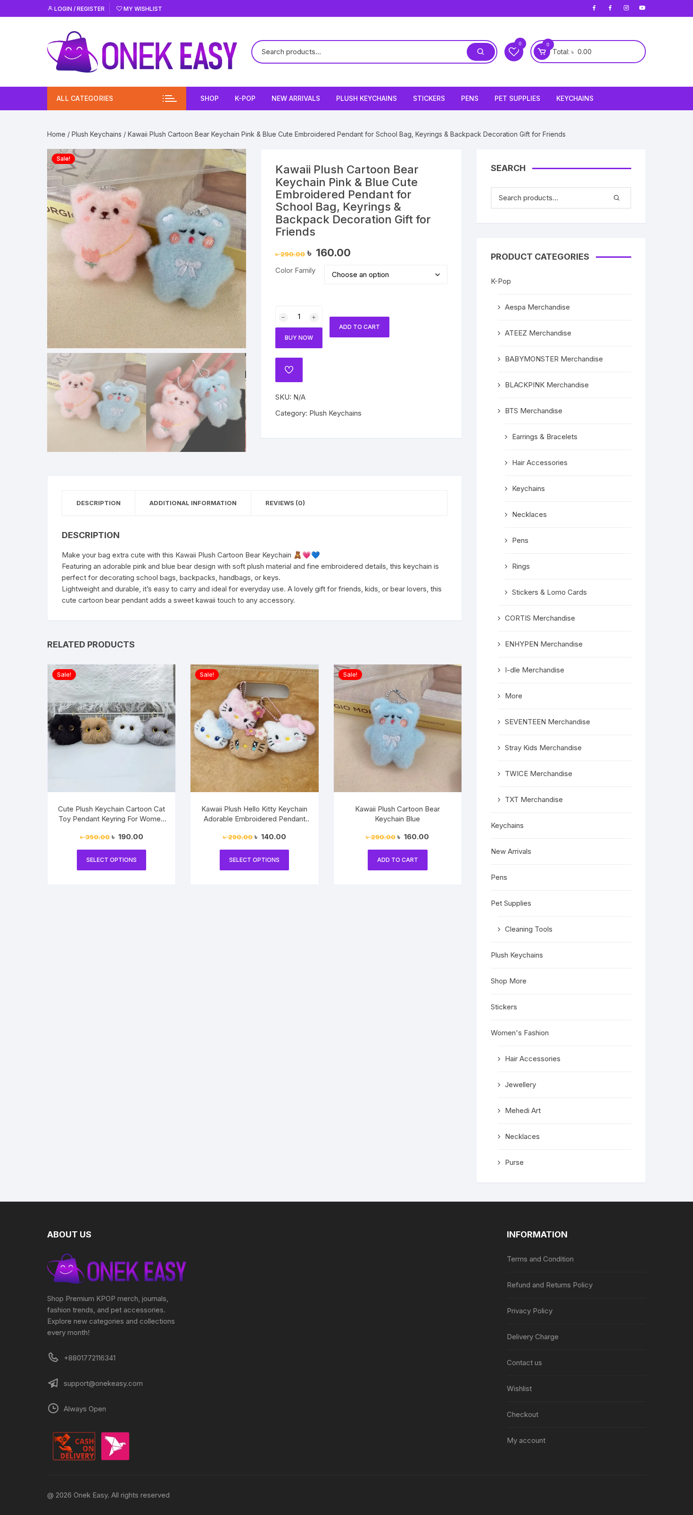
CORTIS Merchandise (540, 618)
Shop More (509, 980)
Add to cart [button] (397, 859)
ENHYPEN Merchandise (544, 643)
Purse (514, 1162)
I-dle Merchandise (534, 669)
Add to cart (359, 326)
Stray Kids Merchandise (543, 747)
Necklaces (529, 514)
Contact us (524, 1362)
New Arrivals (296, 98)
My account (526, 1440)
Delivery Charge (533, 1336)
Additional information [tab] (193, 503)
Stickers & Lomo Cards (549, 592)
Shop (209, 98)
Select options (111, 859)
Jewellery (520, 1084)
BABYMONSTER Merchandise (554, 358)
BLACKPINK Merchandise (547, 384)
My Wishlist (142, 8)
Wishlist (519, 1388)
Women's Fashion (520, 1032)
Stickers (429, 98)
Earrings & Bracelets (545, 436)
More (513, 695)
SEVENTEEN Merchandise (547, 721)
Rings (521, 566)
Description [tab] (98, 503)
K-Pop (245, 98)
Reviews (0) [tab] (285, 503)
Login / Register (79, 8)
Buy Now (299, 337)
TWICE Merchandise (538, 773)
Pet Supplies (517, 98)
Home (56, 134)
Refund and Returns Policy (550, 1284)
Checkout (522, 1414)
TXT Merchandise (534, 799)
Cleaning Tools (529, 929)
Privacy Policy (530, 1310)
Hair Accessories (540, 462)
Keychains (575, 98)
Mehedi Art (523, 1110)
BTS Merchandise (533, 410)
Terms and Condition (540, 1258)
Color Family (295, 270)
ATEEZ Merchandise (538, 332)
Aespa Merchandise (537, 307)
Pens (469, 98)
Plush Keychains (366, 98)
